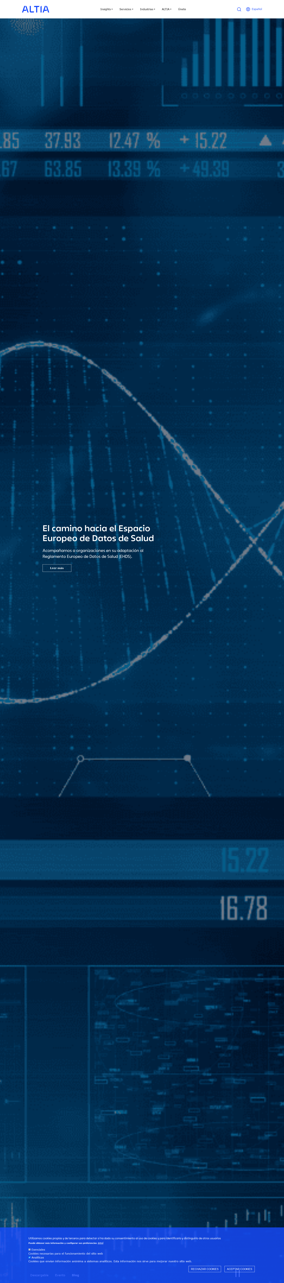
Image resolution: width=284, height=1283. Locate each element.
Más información (62, 573)
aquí (100, 1242)
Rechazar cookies (205, 1269)
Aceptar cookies (239, 1269)
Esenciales (38, 1249)
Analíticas (38, 1257)
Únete (182, 9)
